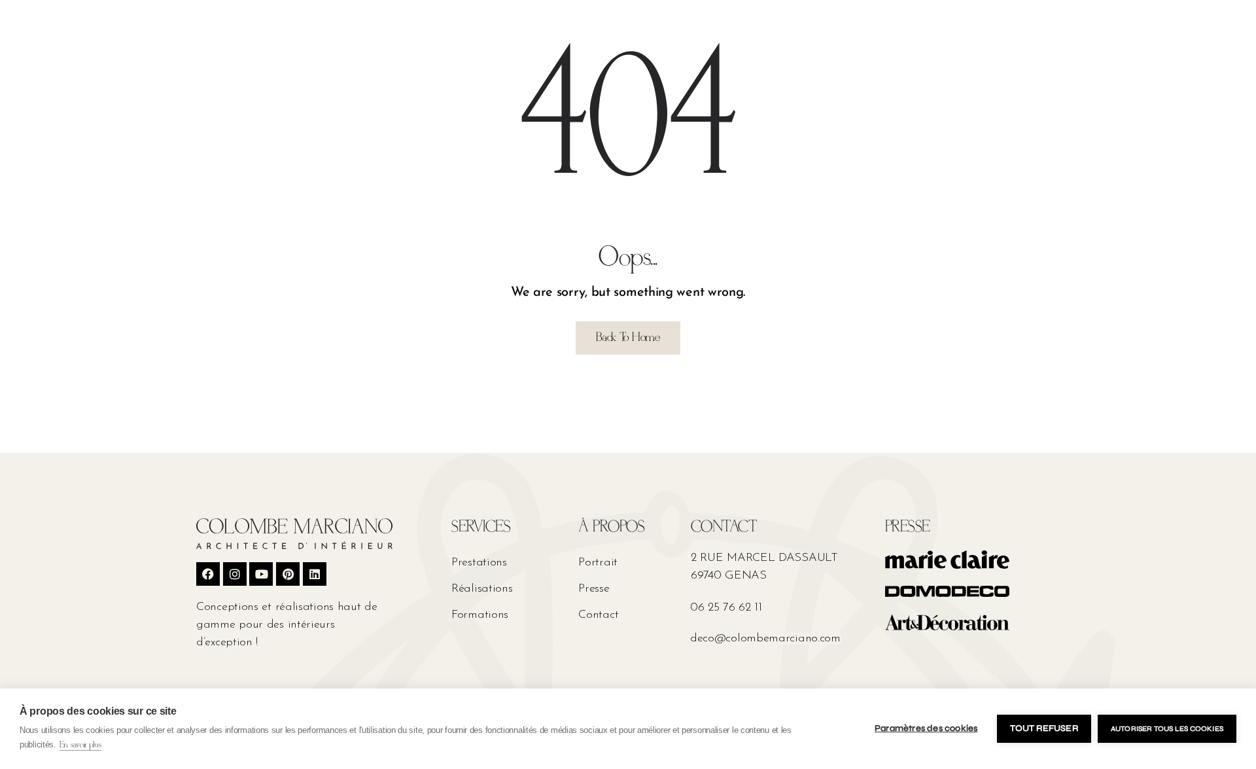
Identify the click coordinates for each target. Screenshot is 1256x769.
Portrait (598, 563)
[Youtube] (261, 574)
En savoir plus (80, 745)
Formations (479, 615)
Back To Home (627, 338)
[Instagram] (235, 574)
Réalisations (481, 589)
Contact (598, 615)
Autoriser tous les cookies (1167, 728)
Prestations (479, 563)
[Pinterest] (288, 574)
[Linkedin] (314, 574)
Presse (593, 589)
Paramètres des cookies (926, 728)
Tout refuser (1043, 728)
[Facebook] (208, 574)
